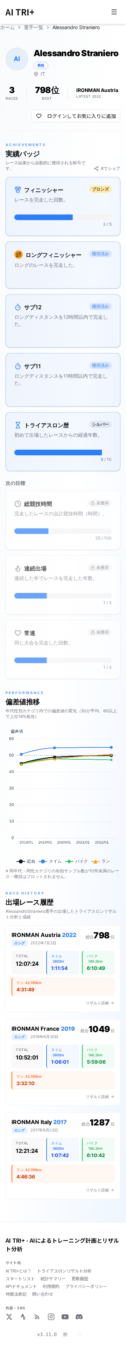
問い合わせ (42, 1294)
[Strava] (23, 1316)
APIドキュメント (21, 1286)
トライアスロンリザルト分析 (64, 1271)
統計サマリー (53, 1278)
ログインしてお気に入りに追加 (81, 115)
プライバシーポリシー (86, 1286)
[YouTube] (65, 1316)
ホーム (7, 27)
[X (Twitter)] (9, 1316)
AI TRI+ (20, 12)
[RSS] (37, 1316)
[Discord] (79, 1316)
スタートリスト (20, 1278)
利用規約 (51, 1286)
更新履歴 (79, 1278)
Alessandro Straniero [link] (76, 27)
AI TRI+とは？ (18, 1271)
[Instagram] (51, 1316)
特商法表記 (16, 1294)
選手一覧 (33, 27)
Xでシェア (110, 168)
